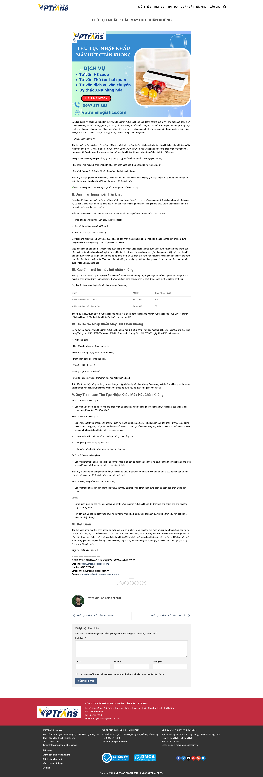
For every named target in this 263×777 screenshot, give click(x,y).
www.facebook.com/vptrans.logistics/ (101, 574)
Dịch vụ (159, 6)
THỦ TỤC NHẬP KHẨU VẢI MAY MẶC (169, 615)
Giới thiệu (144, 6)
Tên (78, 661)
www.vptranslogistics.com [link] (95, 564)
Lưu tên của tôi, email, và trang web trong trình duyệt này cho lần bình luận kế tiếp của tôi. (122, 674)
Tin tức (173, 6)
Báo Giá (215, 6)
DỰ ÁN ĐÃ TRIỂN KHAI (194, 6)
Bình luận (80, 638)
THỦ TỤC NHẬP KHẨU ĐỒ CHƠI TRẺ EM (95, 615)
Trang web (158, 661)
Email (117, 661)
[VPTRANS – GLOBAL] (54, 6)
